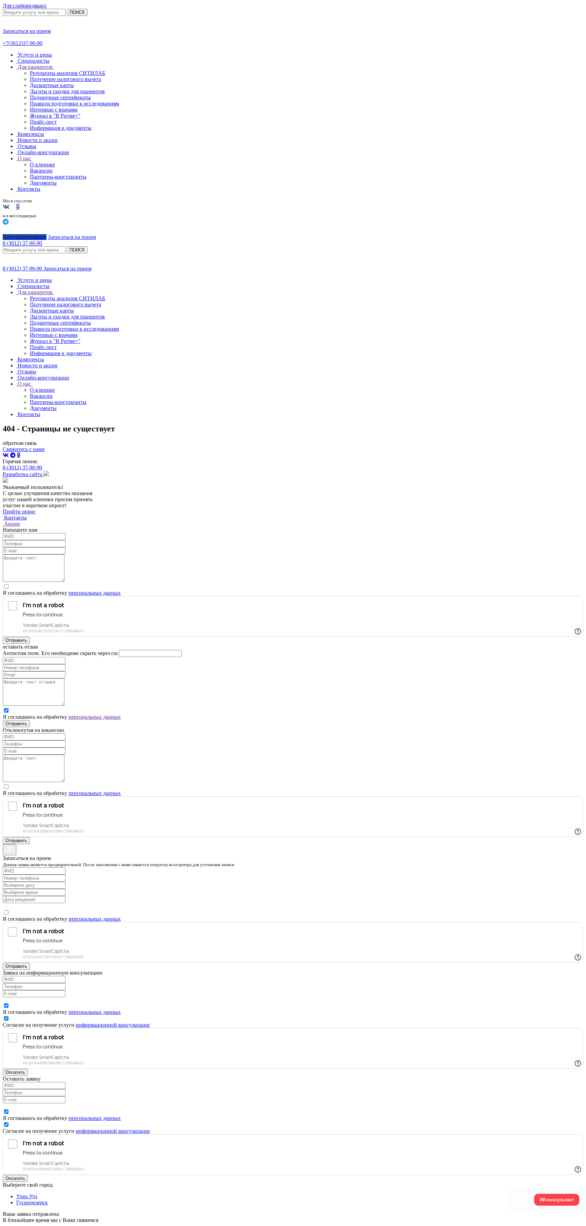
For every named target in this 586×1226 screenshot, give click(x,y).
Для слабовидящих (24, 5)
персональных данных (95, 593)
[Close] (9, 849)
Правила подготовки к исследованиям (74, 103)
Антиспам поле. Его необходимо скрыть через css (60, 653)
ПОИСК (77, 12)
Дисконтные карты (52, 85)
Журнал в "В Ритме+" (55, 116)
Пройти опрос (19, 511)
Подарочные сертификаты (60, 97)
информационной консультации (113, 1025)
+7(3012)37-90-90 (22, 43)
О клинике (42, 164)
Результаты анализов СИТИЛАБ (67, 73)
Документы (43, 183)
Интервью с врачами (54, 110)
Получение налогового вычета (65, 79)
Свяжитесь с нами (24, 449)
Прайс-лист (43, 122)
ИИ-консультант (557, 1199)
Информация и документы (61, 128)
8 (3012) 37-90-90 (23, 268)
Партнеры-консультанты (58, 177)
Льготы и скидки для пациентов (67, 91)
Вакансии (41, 170)
